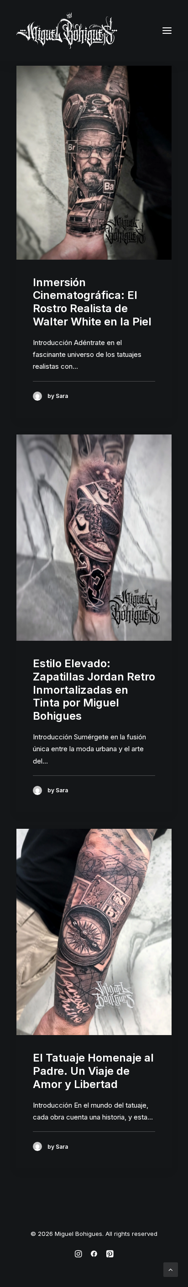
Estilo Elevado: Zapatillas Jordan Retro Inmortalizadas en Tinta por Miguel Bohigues (94, 689)
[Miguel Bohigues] (66, 30)
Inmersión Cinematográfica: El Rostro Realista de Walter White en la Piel (92, 302)
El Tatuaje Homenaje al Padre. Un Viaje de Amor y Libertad (93, 1071)
